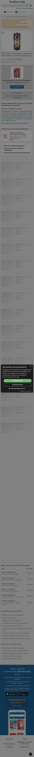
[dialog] (17, 378)
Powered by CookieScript (25, 391)
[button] (17, 388)
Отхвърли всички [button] (17, 384)
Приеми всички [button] (17, 380)
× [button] (30, 366)
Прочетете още (14, 377)
